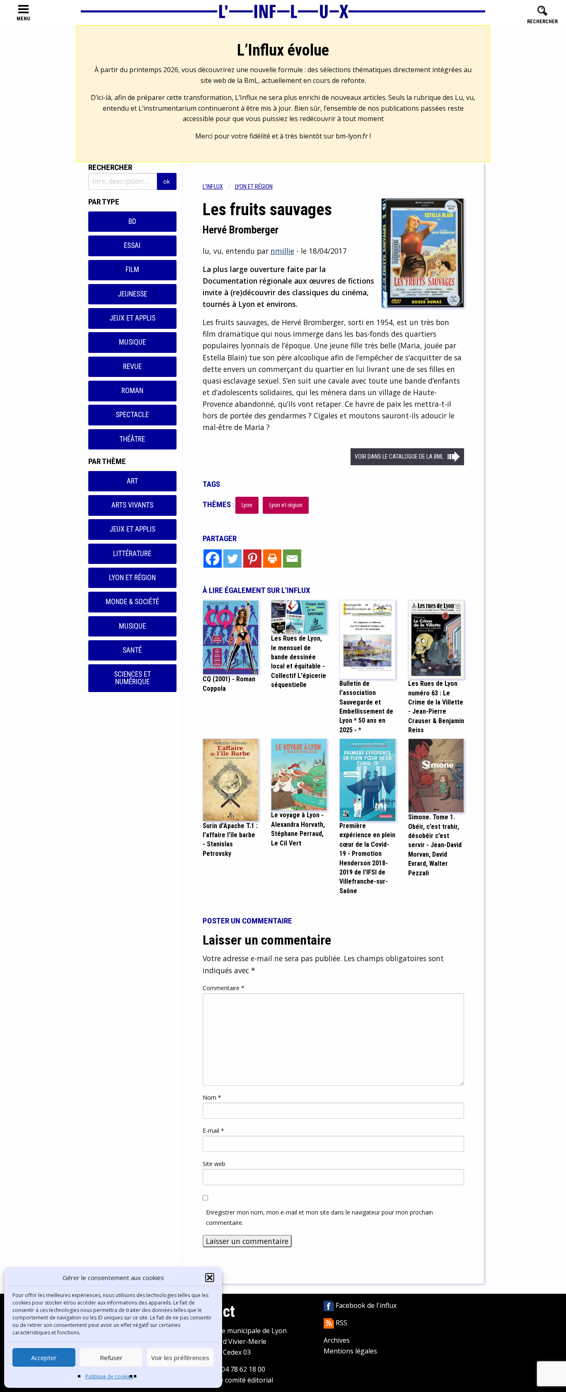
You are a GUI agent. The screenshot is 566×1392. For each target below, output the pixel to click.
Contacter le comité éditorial (229, 1380)
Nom (212, 1097)
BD (132, 221)
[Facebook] (212, 558)
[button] (210, 1277)
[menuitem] (219, 187)
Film (132, 269)
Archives (337, 1340)
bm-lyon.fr (352, 136)
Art (132, 481)
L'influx (213, 186)
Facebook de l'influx (365, 1305)
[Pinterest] (252, 558)
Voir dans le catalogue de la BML (399, 456)
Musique (132, 342)
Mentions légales (350, 1351)
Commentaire (223, 988)
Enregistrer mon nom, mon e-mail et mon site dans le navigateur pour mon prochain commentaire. (319, 1217)
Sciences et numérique (132, 678)
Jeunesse (132, 294)
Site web (214, 1164)
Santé (132, 650)
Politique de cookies (109, 1376)
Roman (132, 390)
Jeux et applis (132, 318)
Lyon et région (132, 577)
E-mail (213, 1130)
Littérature (132, 553)
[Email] (292, 558)
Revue (132, 366)
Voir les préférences (180, 1357)
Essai (132, 245)
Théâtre (132, 439)
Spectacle (132, 415)
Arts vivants (132, 505)
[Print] (272, 558)
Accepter (44, 1357)
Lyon (247, 505)
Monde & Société (132, 602)
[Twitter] (232, 558)
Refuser (111, 1357)
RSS (340, 1322)
